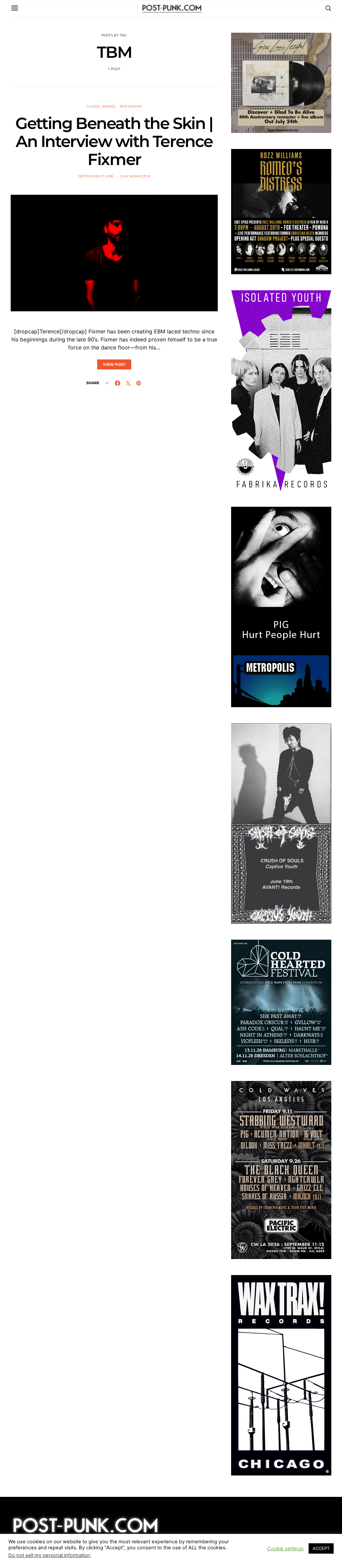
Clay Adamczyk (135, 176)
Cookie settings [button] (285, 1549)
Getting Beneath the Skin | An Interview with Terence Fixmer (114, 141)
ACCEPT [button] (321, 1548)
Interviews (131, 106)
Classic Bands (101, 106)
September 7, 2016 (95, 176)
